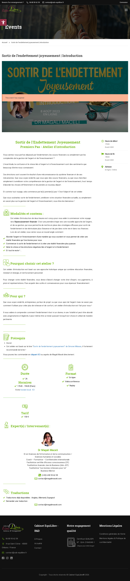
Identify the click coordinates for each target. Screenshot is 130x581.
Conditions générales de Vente (112, 534)
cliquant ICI (35, 354)
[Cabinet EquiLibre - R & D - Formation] (11, 10)
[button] (3, 22)
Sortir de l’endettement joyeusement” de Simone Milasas (57, 346)
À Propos (38, 539)
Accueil (4, 42)
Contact (37, 548)
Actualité (38, 543)
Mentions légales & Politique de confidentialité (112, 540)
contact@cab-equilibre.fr (16, 552)
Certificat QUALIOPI (85, 539)
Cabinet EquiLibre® (77, 575)
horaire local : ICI (28, 390)
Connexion (124, 2)
